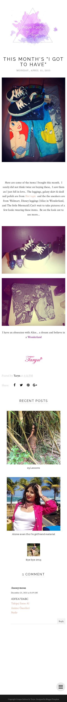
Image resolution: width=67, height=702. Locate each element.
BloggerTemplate (52, 699)
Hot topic (31, 196)
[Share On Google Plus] (35, 385)
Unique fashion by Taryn (25, 699)
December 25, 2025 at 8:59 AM (24, 592)
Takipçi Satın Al (20, 603)
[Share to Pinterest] (28, 385)
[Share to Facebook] (14, 385)
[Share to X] (21, 385)
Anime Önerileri (20, 608)
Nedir (14, 612)
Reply (61, 621)
